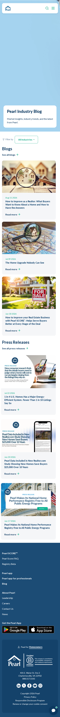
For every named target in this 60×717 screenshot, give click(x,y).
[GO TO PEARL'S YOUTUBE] (35, 687)
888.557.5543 (28, 678)
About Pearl (8, 592)
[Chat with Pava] (53, 710)
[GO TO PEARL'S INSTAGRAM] (40, 687)
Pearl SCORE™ (10, 553)
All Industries (25, 139)
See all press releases (13, 348)
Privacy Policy (30, 697)
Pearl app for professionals (17, 578)
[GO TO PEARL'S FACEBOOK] (29, 687)
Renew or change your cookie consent (30, 704)
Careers (6, 603)
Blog (4, 583)
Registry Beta (9, 564)
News (5, 614)
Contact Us (7, 608)
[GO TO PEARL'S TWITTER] (24, 687)
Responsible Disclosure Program (30, 700)
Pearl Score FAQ (10, 558)
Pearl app (7, 573)
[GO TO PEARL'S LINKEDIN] (19, 687)
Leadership (7, 598)
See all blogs (8, 154)
